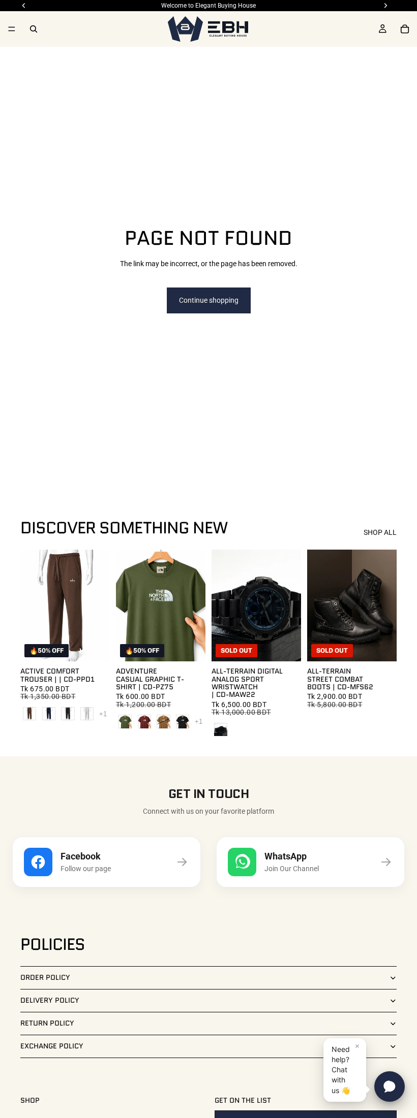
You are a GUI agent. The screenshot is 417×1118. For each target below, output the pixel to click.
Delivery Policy (49, 1000)
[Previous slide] (223, 605)
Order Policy (45, 977)
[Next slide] (290, 605)
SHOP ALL (380, 532)
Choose (102, 646)
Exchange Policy (51, 1046)
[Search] (33, 29)
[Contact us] (389, 1086)
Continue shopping (209, 300)
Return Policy (47, 1023)
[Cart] (405, 29)
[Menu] (11, 29)
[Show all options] (103, 714)
